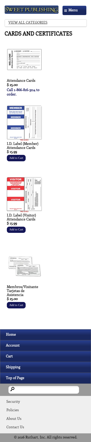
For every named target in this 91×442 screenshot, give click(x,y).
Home (11, 335)
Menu (73, 10)
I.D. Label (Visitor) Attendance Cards (21, 217)
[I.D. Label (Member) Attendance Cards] (24, 140)
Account (13, 345)
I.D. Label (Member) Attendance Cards (22, 146)
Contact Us (15, 427)
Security (13, 402)
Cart (9, 356)
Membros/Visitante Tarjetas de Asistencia (22, 291)
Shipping (13, 367)
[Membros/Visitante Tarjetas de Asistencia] (24, 283)
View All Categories (27, 23)
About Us (13, 419)
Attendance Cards (21, 81)
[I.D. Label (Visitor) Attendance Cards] (24, 211)
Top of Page (15, 378)
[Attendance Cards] (24, 76)
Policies (12, 410)
